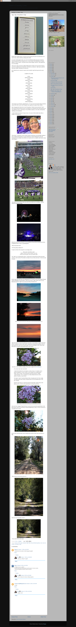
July (52, 96)
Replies (17, 555)
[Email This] (26, 541)
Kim (18, 557)
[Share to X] (28, 541)
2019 (51, 109)
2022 (51, 70)
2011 (51, 122)
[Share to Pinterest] (30, 541)
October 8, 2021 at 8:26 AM (26, 575)
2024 (51, 67)
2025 (51, 65)
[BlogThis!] (27, 541)
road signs (17, 544)
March (52, 103)
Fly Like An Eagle (54, 80)
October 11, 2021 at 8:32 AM (26, 591)
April (52, 101)
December (53, 73)
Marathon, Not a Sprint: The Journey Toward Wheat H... (56, 91)
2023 (51, 68)
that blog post (38, 366)
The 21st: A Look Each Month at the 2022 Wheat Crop (57, 78)
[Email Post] (24, 541)
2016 (51, 114)
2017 (51, 112)
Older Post (43, 616)
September (53, 93)
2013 (51, 119)
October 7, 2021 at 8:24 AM (23, 549)
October (52, 76)
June (52, 98)
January (52, 106)
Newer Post (15, 616)
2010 (51, 123)
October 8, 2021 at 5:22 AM (22, 565)
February (53, 104)
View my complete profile (53, 172)
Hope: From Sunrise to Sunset (56, 83)
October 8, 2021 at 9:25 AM (31, 583)
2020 (51, 108)
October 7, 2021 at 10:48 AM (26, 557)
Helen (15, 565)
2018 (51, 111)
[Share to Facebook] (29, 541)
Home (29, 616)
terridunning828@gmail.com (20, 583)
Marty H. (16, 549)
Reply (15, 552)
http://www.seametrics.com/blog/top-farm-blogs (52, 130)
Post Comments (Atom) (21, 619)
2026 (51, 64)
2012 (51, 120)
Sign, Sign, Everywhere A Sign (56, 89)
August (52, 95)
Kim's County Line (18, 5)
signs (20, 544)
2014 (51, 117)
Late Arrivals (53, 87)
